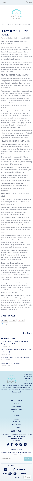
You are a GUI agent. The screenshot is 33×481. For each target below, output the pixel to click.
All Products (16, 427)
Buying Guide (16, 421)
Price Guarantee (16, 406)
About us (16, 403)
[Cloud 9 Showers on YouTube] (25, 445)
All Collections (16, 424)
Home (2, 24)
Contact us (16, 412)
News (9, 24)
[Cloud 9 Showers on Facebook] (12, 445)
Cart (30, 2)
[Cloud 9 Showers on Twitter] (7, 445)
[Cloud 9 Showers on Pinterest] (16, 445)
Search (16, 419)
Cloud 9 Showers (13, 466)
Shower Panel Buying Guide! (10, 363)
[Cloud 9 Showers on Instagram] (20, 445)
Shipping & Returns (16, 409)
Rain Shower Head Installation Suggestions (15, 357)
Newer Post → (27, 333)
